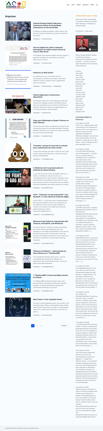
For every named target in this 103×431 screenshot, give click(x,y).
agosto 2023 (80, 107)
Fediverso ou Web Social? (43, 73)
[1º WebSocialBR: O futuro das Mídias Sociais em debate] (18, 283)
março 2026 (79, 77)
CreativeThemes (34, 428)
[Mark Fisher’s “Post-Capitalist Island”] (18, 307)
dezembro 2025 (80, 84)
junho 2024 (79, 99)
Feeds (73, 4)
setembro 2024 (80, 96)
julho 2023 (79, 109)
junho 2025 (79, 86)
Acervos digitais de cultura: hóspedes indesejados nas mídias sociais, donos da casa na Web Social (49, 49)
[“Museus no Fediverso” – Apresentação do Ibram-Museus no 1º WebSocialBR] (18, 258)
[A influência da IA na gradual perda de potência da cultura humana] (18, 177)
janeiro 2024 (79, 103)
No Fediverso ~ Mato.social (84, 31)
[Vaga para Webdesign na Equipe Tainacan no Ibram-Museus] (18, 128)
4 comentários (57, 86)
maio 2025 (79, 88)
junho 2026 (79, 73)
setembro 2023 (80, 105)
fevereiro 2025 (80, 92)
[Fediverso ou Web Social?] (18, 79)
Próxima (64, 325)
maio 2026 (79, 75)
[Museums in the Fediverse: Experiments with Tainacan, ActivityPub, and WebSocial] (18, 232)
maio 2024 (79, 101)
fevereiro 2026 (80, 79)
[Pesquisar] (97, 5)
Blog (68, 4)
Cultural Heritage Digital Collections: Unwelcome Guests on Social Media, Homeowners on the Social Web (47, 25)
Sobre (92, 4)
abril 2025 (79, 90)
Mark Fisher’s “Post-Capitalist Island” (47, 299)
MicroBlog (86, 4)
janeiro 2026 (79, 82)
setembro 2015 (80, 111)
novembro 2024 (80, 94)
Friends (79, 4)
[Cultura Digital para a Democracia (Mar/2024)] (18, 103)
